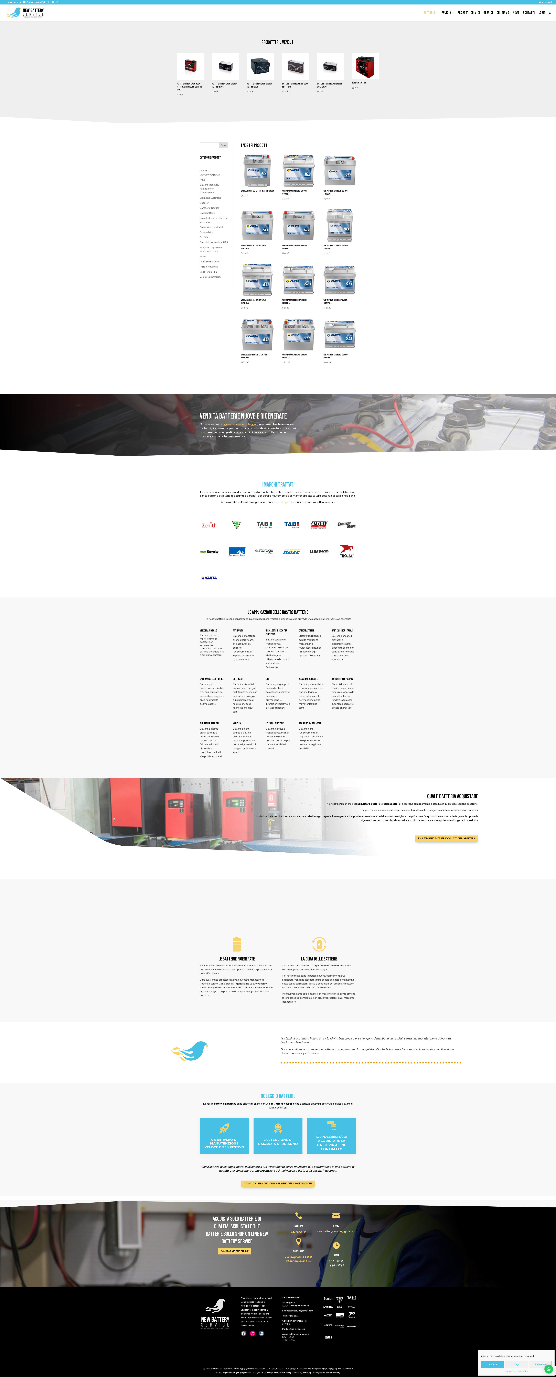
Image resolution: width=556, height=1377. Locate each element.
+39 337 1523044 (290, 1316)
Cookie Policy (509, 1371)
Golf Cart (205, 237)
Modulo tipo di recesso (293, 1329)
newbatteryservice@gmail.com (297, 1311)
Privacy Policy (522, 1371)
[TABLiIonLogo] (328, 1338)
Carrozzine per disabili (211, 227)
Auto (202, 179)
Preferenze (540, 1364)
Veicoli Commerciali (210, 277)
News (516, 13)
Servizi (488, 13)
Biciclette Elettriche (210, 197)
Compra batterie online (235, 1251)
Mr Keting (306, 1373)
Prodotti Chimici (469, 13)
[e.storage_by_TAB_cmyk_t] (339, 1327)
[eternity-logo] (351, 1327)
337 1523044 (299, 1231)
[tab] (351, 1298)
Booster (204, 203)
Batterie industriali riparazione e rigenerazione (209, 188)
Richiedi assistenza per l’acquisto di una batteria (446, 838)
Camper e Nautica (209, 208)
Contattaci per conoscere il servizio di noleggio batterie (278, 1183)
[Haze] (328, 1316)
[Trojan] (351, 1316)
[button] (548, 1369)
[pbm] (339, 1300)
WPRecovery (334, 1373)
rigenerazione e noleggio (240, 424)
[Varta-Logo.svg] (328, 1308)
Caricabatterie (207, 213)
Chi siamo (503, 13)
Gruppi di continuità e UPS (214, 242)
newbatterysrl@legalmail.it (238, 1373)
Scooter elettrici (208, 272)
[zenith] (328, 1298)
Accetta (492, 1364)
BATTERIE (429, 13)
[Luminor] (328, 1326)
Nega (516, 1364)
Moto (203, 256)
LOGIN (542, 13)
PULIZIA (446, 13)
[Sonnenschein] (339, 1316)
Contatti (529, 13)
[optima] (339, 1308)
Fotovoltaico (207, 232)
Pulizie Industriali (209, 266)
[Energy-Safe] (351, 1308)
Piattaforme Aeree (210, 261)
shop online (287, 502)
